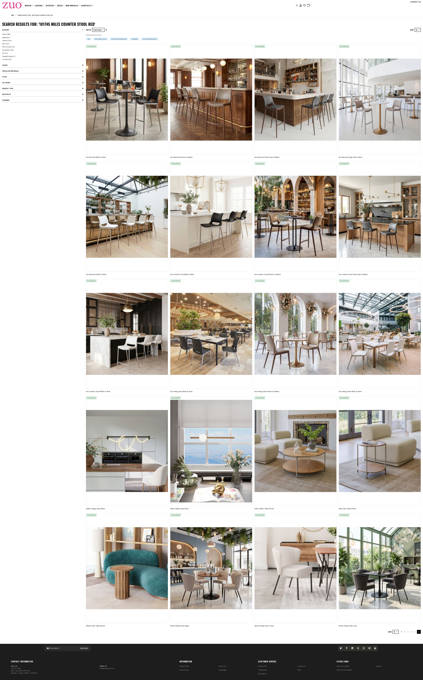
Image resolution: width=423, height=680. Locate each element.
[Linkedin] (352, 648)
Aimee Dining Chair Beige (179, 626)
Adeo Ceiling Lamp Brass (179, 508)
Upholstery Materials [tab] (10, 71)
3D (5, 53)
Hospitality (8, 50)
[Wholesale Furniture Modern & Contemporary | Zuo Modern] (12, 5)
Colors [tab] (5, 65)
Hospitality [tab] (6, 94)
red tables (134, 39)
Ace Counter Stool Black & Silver (182, 274)
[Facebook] (346, 648)
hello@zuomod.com (107, 668)
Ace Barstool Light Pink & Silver (350, 157)
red (89, 39)
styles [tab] (4, 77)
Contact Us (301, 666)
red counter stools (100, 39)
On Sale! (7, 59)
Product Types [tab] (7, 88)
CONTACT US (415, 2)
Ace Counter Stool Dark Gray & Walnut (353, 274)
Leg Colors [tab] (6, 83)
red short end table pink (118, 39)
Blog (299, 670)
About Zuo (222, 666)
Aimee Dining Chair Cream (264, 626)
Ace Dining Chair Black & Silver (181, 391)
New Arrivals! (8, 47)
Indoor (6, 34)
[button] (304, 5)
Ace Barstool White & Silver (96, 274)
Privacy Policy (184, 666)
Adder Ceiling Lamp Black (95, 508)
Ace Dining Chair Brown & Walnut (266, 391)
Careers (378, 666)
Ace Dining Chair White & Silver (350, 391)
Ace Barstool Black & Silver (96, 157)
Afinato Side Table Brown (95, 626)
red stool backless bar (150, 39)
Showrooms (262, 666)
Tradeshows (262, 670)
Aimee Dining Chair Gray (348, 626)
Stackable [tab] (6, 100)
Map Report (262, 674)
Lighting (6, 37)
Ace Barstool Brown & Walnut (181, 157)
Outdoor (7, 40)
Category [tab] (5, 30)
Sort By (88, 30)
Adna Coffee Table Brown (264, 508)
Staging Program (9, 56)
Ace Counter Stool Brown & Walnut (267, 274)
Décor (6, 44)
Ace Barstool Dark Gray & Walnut (266, 157)
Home (12, 15)
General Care (184, 670)
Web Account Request (344, 670)
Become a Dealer (343, 666)
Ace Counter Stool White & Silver (98, 391)
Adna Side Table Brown (347, 508)
